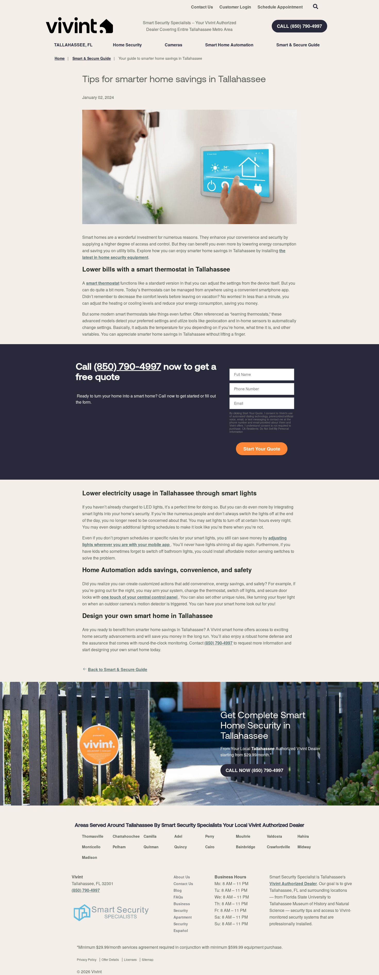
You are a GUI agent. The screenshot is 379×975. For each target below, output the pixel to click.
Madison (89, 857)
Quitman (151, 846)
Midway (304, 846)
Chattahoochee (126, 836)
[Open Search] (315, 6)
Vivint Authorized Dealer (293, 883)
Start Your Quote (261, 448)
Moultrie (243, 836)
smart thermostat (102, 283)
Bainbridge (245, 846)
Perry (209, 836)
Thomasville (92, 836)
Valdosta (274, 836)
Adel (178, 836)
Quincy (180, 846)
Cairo (210, 846)
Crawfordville (278, 846)
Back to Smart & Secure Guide (117, 669)
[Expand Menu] (144, 45)
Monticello (91, 846)
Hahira (303, 836)
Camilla (150, 836)
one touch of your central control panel (139, 597)
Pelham (119, 846)
